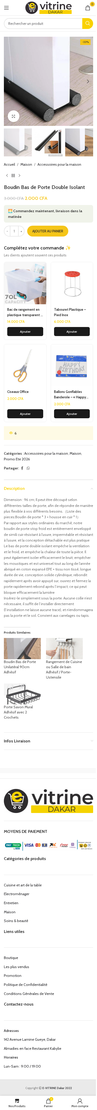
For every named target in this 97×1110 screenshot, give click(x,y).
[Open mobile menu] (6, 8)
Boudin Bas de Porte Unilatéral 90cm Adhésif (20, 666)
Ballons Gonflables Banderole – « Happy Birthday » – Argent (70, 395)
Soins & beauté (16, 920)
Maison (26, 164)
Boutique (11, 957)
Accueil (9, 164)
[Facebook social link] (22, 468)
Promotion (12, 975)
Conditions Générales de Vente (29, 993)
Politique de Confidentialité (25, 984)
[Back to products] (13, 176)
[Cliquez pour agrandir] (13, 116)
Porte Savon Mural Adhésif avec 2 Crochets (18, 712)
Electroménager (16, 894)
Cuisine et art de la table (23, 885)
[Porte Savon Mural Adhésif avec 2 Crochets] (22, 693)
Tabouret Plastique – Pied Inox (70, 312)
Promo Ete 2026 (17, 459)
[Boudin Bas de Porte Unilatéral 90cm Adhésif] (22, 648)
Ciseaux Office (18, 392)
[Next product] (19, 176)
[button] (9, 81)
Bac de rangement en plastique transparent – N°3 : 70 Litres (24, 312)
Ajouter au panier (47, 231)
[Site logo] (48, 7)
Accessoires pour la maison (59, 164)
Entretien (11, 903)
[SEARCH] (87, 23)
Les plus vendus (16, 966)
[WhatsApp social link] (28, 468)
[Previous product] (7, 176)
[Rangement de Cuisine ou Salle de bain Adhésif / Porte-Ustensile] (64, 648)
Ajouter (25, 331)
